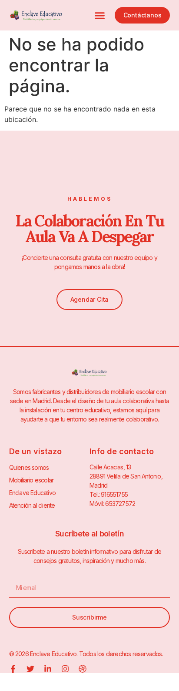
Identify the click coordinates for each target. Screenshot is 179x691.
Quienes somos (29, 467)
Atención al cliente (32, 505)
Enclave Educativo (32, 492)
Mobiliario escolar (31, 480)
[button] (100, 15)
